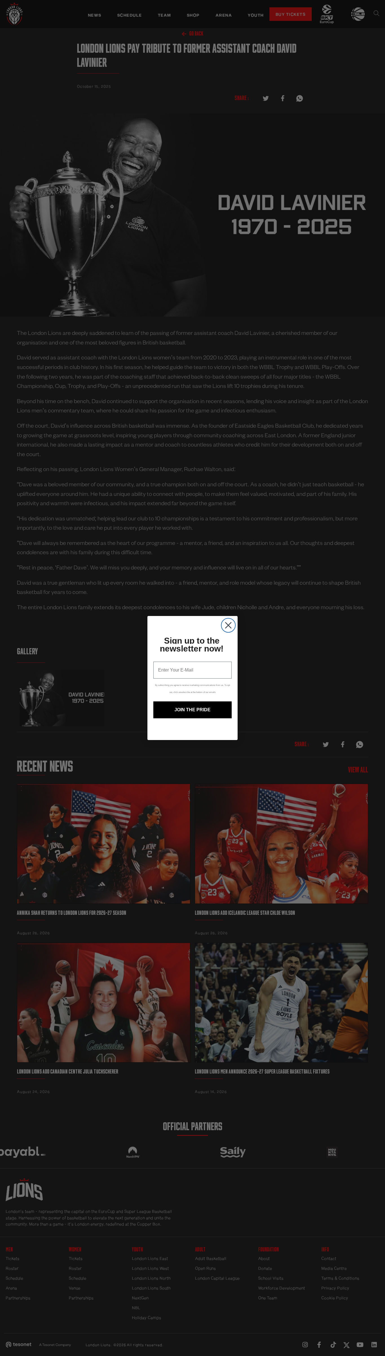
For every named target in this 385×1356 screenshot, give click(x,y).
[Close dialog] (228, 625)
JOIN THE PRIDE (192, 709)
